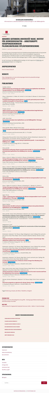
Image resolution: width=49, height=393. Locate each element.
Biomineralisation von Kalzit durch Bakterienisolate (13, 329)
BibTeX (12, 93)
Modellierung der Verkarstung (10, 332)
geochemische (5, 62)
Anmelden (4, 362)
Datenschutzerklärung (7, 352)
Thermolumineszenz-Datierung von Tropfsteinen (12, 318)
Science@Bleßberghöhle (24, 20)
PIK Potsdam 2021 (31, 391)
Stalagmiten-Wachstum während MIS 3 (11, 321)
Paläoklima (24, 291)
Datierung (38, 60)
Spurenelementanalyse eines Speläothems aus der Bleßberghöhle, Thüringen (22, 120)
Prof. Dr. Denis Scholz (7, 69)
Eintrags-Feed (5, 365)
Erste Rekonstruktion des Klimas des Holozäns (12, 326)
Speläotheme (42, 57)
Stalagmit (29, 291)
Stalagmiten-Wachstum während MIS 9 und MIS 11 (13, 324)
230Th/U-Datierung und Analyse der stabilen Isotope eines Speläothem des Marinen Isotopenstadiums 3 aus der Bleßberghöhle (24, 89)
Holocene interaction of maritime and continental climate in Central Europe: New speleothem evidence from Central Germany (23, 239)
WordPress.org (5, 369)
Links (9, 93)
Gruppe (20, 49)
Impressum (4, 350)
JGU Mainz (18, 291)
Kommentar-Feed (5, 367)
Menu (25, 26)
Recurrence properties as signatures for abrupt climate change (18, 282)
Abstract (5, 93)
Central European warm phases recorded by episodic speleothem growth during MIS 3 (24, 129)
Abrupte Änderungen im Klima (9, 335)
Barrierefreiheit (5, 354)
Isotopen (13, 291)
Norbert (15, 49)
